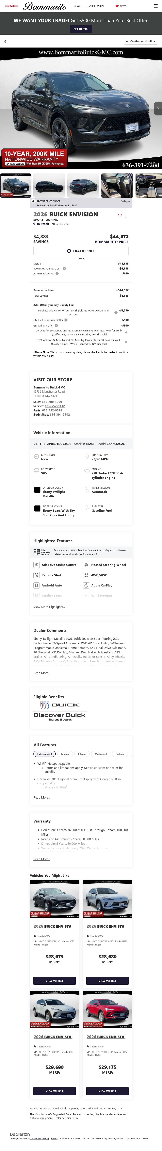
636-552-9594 (52, 410)
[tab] (44, 754)
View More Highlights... (49, 607)
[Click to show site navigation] (156, 6)
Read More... (41, 673)
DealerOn (35, 1138)
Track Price (84, 250)
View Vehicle (54, 980)
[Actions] (125, 216)
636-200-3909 (52, 402)
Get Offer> (81, 29)
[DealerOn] (20, 1134)
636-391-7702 (60, 414)
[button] (5, 41)
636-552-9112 (55, 406)
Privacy (54, 1138)
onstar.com (97, 767)
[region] (81, 311)
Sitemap (45, 1138)
